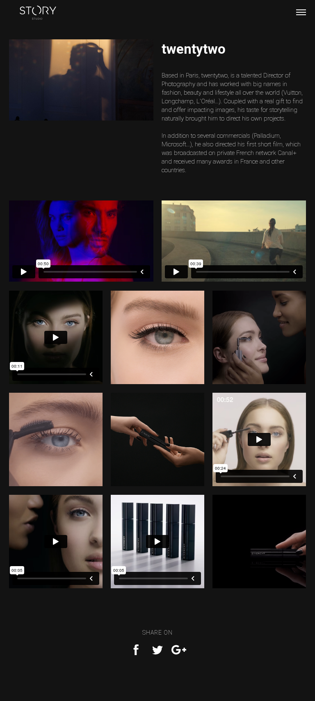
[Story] (38, 14)
